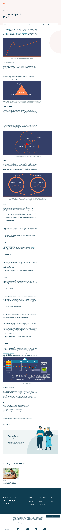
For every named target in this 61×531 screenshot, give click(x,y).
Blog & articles (31, 501)
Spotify (51, 505)
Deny (53, 521)
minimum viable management (9, 246)
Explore (38, 3)
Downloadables (31, 505)
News (29, 499)
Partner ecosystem (42, 504)
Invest (50, 3)
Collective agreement (42, 505)
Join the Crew (41, 499)
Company (55, 3)
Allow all (53, 516)
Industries (26, 3)
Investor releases (31, 504)
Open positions (41, 502)
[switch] (27, 529)
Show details (50, 529)
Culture (40, 501)
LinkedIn (51, 499)
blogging (9, 29)
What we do (32, 3)
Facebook (51, 502)
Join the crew (44, 3)
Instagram (52, 501)
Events (30, 502)
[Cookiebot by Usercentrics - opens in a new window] (6, 529)
